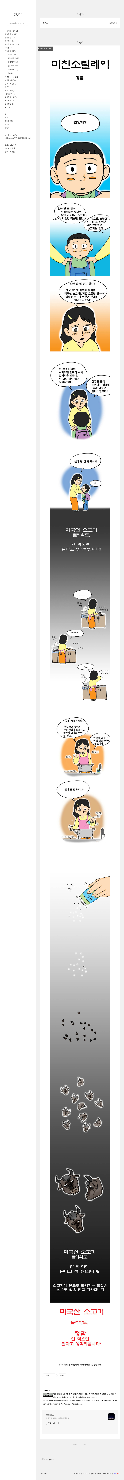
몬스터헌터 (13, 62)
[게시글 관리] (54, 1375)
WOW (12, 54)
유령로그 (18, 14)
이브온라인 (13, 58)
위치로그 (8, 124)
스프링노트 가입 (10, 145)
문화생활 (10, 37)
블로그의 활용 (11, 83)
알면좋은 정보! (12, 44)
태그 (6, 117)
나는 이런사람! (11, 31)
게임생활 (10, 51)
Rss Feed (44, 1473)
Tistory (85, 1473)
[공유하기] (51, 1375)
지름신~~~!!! (11, 77)
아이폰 (9, 47)
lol (10, 73)
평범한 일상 (11, 34)
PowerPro (10, 93)
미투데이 (9, 41)
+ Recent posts (47, 1459)
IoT (7, 107)
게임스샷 (9, 100)
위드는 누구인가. (11, 134)
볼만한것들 (10, 80)
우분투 (9, 87)
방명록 (7, 127)
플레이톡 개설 (10, 151)
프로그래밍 (10, 90)
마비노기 (13, 69)
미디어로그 (9, 121)
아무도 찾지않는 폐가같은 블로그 (57, 1418)
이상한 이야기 (11, 97)
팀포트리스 (13, 65)
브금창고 (9, 104)
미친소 (45, 23)
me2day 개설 (10, 148)
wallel (99, 1473)
